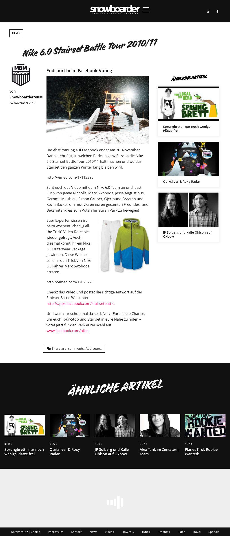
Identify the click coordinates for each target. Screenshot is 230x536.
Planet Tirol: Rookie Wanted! (205, 438)
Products (164, 532)
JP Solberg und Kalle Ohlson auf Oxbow (188, 217)
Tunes (146, 532)
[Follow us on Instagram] (208, 11)
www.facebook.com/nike (67, 330)
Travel (196, 532)
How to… (128, 532)
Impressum (55, 532)
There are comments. (76, 348)
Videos (109, 532)
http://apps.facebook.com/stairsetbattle (80, 303)
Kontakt (76, 532)
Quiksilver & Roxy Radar (188, 164)
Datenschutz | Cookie (25, 532)
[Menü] (146, 9)
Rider (181, 532)
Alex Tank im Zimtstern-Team (160, 438)
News (16, 33)
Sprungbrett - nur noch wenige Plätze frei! (188, 111)
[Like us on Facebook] (217, 11)
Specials (213, 532)
